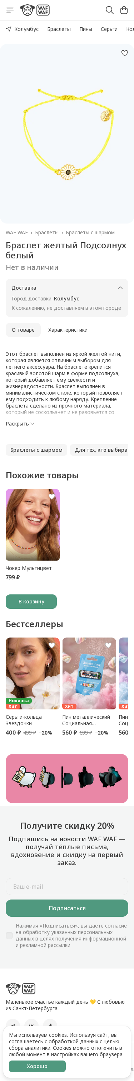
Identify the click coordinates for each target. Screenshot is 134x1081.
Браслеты (59, 29)
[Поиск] (109, 10)
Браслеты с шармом (90, 232)
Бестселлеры (34, 624)
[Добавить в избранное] (124, 53)
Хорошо (37, 1066)
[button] (36, 450)
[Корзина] (124, 10)
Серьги (109, 29)
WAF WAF (17, 232)
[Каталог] (10, 10)
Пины (85, 29)
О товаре (23, 329)
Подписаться (67, 908)
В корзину (31, 601)
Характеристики (68, 329)
